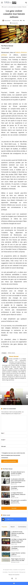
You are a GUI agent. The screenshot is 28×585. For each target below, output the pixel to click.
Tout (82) (14, 508)
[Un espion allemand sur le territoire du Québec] (5, 474)
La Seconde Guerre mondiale (14, 7)
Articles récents (11, 353)
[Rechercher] (26, 3)
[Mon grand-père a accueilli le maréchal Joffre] (5, 502)
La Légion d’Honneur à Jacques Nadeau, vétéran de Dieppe (18, 494)
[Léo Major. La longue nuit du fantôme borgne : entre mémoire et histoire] (6, 541)
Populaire (4, 526)
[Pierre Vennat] (5, 362)
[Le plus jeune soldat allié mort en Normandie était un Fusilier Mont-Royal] (5, 481)
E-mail (3, 439)
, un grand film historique (17, 533)
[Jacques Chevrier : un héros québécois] (6, 554)
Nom (2, 433)
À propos (4, 353)
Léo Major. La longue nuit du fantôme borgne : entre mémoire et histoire (18, 541)
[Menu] (2, 3)
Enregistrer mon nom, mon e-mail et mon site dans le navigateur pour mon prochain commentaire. (13, 455)
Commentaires (22, 526)
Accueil (5, 7)
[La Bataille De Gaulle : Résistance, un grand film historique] (6, 534)
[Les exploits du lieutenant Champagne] (5, 488)
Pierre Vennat (7, 20)
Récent (13, 526)
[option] (14, 396)
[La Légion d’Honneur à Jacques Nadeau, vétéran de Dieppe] (5, 495)
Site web (3, 446)
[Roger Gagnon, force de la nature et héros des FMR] (6, 560)
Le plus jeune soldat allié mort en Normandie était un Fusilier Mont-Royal (18, 480)
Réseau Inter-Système (14, 574)
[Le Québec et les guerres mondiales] (10, 2)
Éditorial (24, 7)
